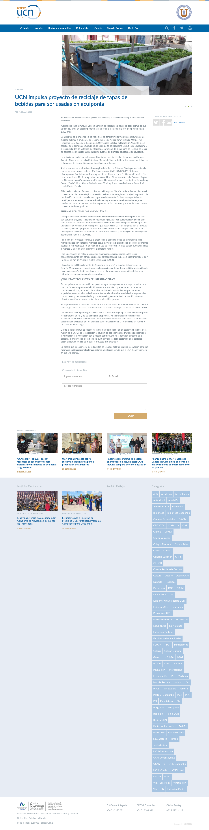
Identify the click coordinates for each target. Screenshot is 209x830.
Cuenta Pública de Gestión (167, 569)
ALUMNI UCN (161, 506)
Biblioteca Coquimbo (178, 513)
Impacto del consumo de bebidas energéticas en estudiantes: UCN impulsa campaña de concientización (126, 462)
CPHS (178, 557)
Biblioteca (158, 513)
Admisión (173, 500)
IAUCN (157, 663)
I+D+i (180, 657)
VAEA (167, 776)
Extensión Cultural (163, 632)
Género (157, 657)
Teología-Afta (160, 745)
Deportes (170, 582)
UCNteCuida (160, 770)
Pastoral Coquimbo (163, 695)
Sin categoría (160, 739)
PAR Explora (169, 688)
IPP (172, 676)
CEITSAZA (159, 525)
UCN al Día (159, 764)
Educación (177, 607)
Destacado (159, 588)
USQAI (157, 776)
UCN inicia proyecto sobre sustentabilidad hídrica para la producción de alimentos (78, 462)
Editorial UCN (160, 607)
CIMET (168, 532)
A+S (155, 494)
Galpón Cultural (172, 651)
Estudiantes (159, 626)
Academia (166, 494)
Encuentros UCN (162, 613)
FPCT (168, 645)
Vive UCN (158, 789)
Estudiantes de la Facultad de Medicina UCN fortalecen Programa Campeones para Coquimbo (81, 521)
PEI (155, 701)
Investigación (160, 676)
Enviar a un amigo (179, 122)
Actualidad (159, 500)
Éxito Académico (176, 789)
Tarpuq (174, 739)
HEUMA (169, 657)
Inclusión (178, 663)
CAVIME (183, 519)
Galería (98, 28)
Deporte (157, 582)
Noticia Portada (161, 682)
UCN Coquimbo (177, 764)
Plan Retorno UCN (170, 701)
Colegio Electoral (162, 544)
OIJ (188, 682)
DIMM (180, 588)
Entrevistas (182, 619)
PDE (187, 695)
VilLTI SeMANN (161, 783)
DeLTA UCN (182, 575)
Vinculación (179, 783)
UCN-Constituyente (164, 758)
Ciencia (157, 532)
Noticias (38, 28)
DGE (170, 588)
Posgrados (158, 707)
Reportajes (159, 732)
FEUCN (157, 645)
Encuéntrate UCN (162, 619)
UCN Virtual (177, 770)
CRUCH (157, 563)
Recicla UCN (160, 720)
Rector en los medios (59, 28)
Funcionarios (181, 645)
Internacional (175, 670)
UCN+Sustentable (163, 751)
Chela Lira (173, 525)
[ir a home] (29, 12)
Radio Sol (133, 28)
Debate (169, 575)
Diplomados (159, 594)
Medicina (183, 676)
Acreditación (182, 494)
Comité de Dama (162, 550)
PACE (156, 688)
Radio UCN (173, 714)
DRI (172, 594)
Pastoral (183, 688)
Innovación (159, 670)
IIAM (167, 663)
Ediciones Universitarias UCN (169, 601)
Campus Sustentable (164, 519)
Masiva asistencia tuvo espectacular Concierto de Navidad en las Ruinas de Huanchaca (36, 521)
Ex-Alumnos (175, 626)
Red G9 (183, 726)
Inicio (26, 28)
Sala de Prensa (115, 28)
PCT (179, 695)
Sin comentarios (24, 472)
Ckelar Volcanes (161, 538)
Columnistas (82, 28)
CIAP (185, 525)
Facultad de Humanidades (167, 638)
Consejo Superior (162, 557)
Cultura (157, 575)
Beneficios (177, 506)
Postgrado (173, 707)
